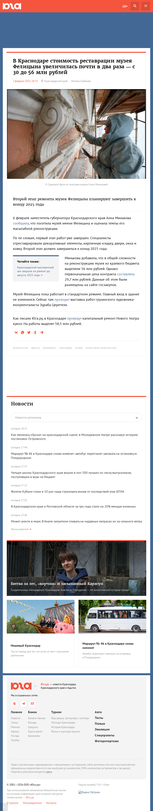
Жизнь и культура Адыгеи (65, 731)
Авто (98, 712)
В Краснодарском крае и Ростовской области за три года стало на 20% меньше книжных (73, 506)
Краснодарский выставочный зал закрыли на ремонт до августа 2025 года (35, 271)
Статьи (14, 722)
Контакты (51, 803)
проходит (62, 299)
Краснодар (66, 348)
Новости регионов (28, 417)
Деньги (35, 348)
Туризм (56, 712)
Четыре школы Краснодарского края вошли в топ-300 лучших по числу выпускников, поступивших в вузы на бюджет (71, 475)
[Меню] (145, 6)
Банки (32, 712)
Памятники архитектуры (101, 348)
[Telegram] (23, 703)
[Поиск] (134, 6)
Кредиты (33, 727)
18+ (125, 6)
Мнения (15, 727)
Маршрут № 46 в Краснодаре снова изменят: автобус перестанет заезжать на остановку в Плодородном (74, 456)
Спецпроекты (104, 735)
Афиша (15, 731)
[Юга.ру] (12, 6)
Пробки (15, 740)
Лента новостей (19, 529)
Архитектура (20, 348)
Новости (22, 404)
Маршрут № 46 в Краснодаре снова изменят (107, 645)
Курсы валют (35, 731)
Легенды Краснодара (63, 722)
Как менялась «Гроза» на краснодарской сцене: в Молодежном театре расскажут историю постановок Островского (74, 437)
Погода (15, 736)
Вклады (32, 722)
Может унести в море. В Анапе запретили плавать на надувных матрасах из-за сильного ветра (76, 521)
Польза (100, 723)
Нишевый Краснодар (25, 645)
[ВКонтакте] (14, 703)
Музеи (79, 348)
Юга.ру (45, 684)
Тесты (99, 718)
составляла (125, 274)
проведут (74, 318)
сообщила (21, 223)
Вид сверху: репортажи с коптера (70, 718)
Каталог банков (36, 718)
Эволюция (102, 729)
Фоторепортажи (107, 741)
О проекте (12, 803)
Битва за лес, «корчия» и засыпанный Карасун (57, 583)
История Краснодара (63, 727)
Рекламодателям (32, 803)
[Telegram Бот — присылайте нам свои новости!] (32, 703)
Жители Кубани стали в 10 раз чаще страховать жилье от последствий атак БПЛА (67, 491)
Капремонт (49, 348)
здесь (49, 771)
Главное (16, 712)
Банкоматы (34, 736)
